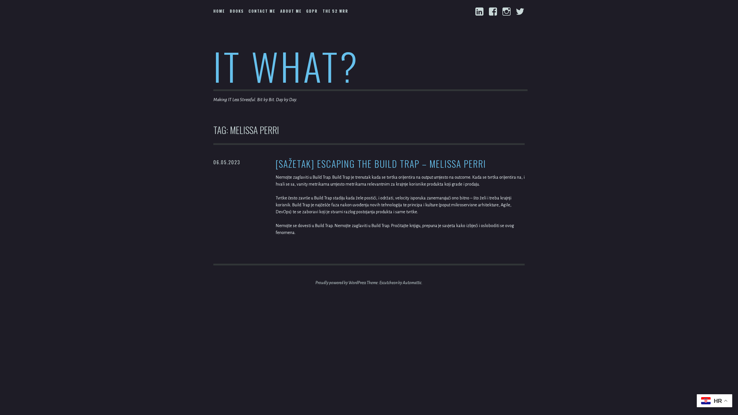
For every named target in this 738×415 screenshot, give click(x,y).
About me (291, 11)
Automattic (412, 282)
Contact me (261, 11)
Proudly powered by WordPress (340, 282)
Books (237, 11)
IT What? (286, 66)
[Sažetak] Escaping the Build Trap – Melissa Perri (381, 163)
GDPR (312, 11)
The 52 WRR (335, 11)
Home (219, 11)
